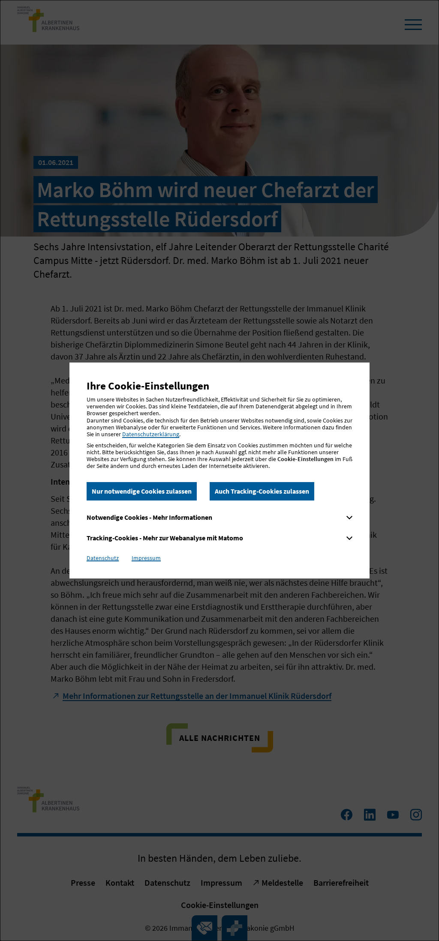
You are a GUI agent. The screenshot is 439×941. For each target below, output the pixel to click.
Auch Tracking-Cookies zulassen (262, 491)
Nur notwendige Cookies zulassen (142, 491)
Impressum (146, 557)
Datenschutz (103, 557)
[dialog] (219, 470)
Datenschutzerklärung (150, 434)
